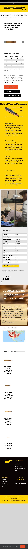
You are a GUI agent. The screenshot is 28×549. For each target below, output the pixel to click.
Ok (23, 546)
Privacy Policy (13, 497)
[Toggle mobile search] (22, 10)
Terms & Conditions (18, 497)
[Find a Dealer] (14, 331)
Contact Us (9, 1)
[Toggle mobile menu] (25, 10)
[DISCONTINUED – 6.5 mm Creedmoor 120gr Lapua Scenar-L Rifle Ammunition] (8, 386)
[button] (11, 87)
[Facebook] (17, 479)
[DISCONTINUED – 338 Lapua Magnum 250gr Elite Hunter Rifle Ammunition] (8, 360)
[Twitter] (19, 479)
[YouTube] (21, 479)
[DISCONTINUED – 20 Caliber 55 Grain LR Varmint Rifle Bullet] (8, 437)
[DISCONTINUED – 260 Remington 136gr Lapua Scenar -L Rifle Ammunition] (8, 411)
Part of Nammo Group (14, 498)
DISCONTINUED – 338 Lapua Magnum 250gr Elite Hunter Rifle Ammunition (8, 370)
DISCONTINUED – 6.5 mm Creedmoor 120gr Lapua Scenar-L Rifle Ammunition (8, 396)
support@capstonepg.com (16, 1)
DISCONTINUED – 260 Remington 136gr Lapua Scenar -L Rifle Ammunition (8, 421)
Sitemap (23, 497)
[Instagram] (23, 479)
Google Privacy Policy (18, 500)
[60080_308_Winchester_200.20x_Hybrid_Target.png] (12, 42)
